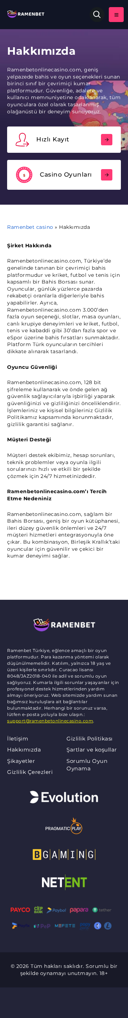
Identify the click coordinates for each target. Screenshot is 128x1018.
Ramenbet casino (30, 227)
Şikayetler (21, 761)
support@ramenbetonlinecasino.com (50, 720)
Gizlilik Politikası (89, 738)
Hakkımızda (24, 749)
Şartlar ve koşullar (91, 749)
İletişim (17, 738)
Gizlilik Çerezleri (30, 772)
